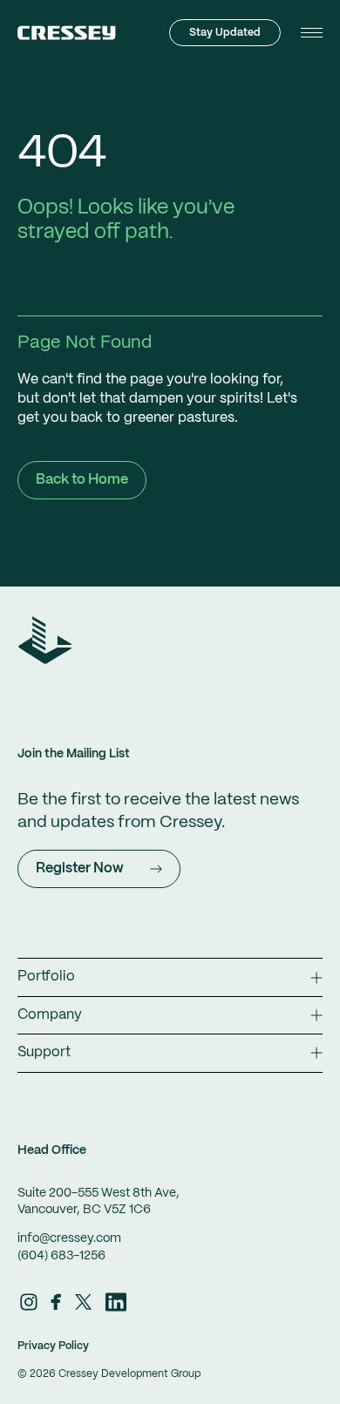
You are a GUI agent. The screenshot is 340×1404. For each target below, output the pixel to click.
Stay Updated (225, 32)
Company (49, 1014)
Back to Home (82, 479)
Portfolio (46, 976)
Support (44, 1052)
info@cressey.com (69, 1238)
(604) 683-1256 (61, 1256)
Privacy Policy (53, 1346)
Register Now (80, 868)
